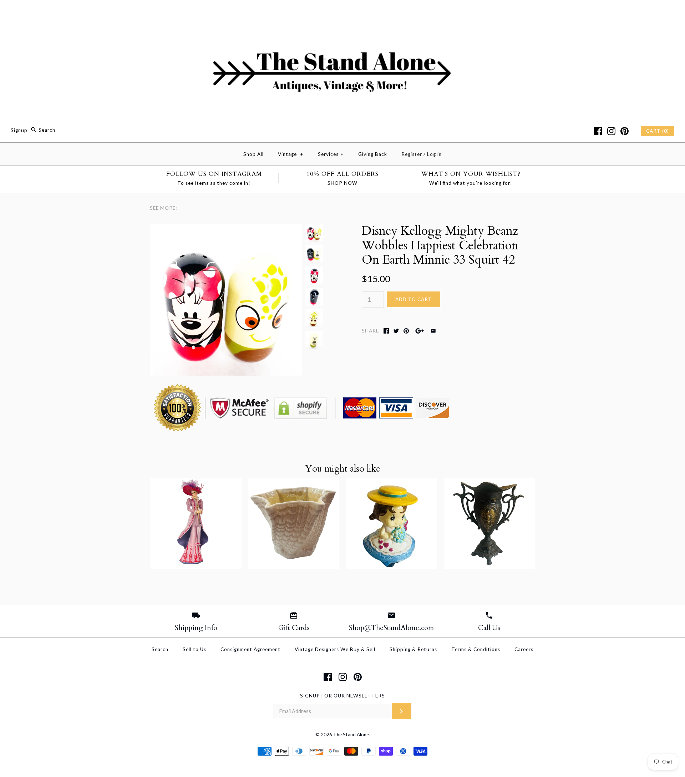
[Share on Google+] (419, 331)
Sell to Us (194, 649)
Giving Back (372, 154)
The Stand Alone (351, 734)
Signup (19, 130)
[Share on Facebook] (386, 331)
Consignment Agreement (250, 649)
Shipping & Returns (413, 649)
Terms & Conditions (475, 649)
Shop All (253, 154)
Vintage (291, 154)
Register (411, 154)
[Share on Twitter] (396, 331)
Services (331, 154)
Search (160, 649)
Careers (523, 649)
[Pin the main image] (406, 331)
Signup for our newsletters (342, 696)
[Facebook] (598, 131)
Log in (434, 154)
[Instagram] (611, 131)
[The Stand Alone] (342, 12)
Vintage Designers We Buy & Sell (335, 649)
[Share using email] (433, 331)
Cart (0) (657, 131)
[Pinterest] (624, 131)
